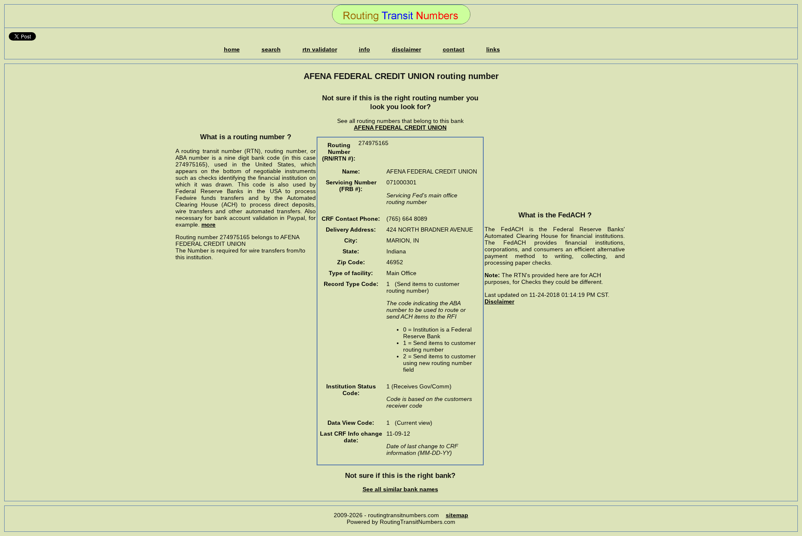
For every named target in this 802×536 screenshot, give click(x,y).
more (208, 224)
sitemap (457, 515)
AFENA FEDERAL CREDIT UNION (400, 127)
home (232, 49)
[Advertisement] (245, 106)
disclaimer (406, 49)
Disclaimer (499, 301)
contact (453, 49)
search (271, 49)
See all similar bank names (400, 489)
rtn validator (319, 49)
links (493, 49)
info (364, 49)
